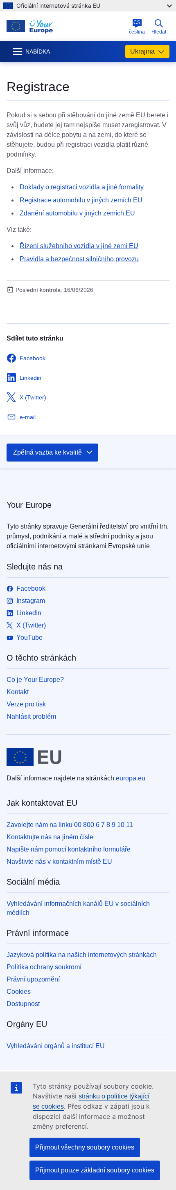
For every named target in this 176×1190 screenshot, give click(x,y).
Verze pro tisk (26, 704)
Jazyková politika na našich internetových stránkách (82, 954)
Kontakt (18, 691)
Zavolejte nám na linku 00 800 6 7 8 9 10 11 (70, 824)
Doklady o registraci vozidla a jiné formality (82, 187)
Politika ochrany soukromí (44, 967)
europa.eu (130, 778)
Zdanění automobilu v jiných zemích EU (77, 213)
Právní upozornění (33, 979)
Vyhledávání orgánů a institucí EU (56, 1045)
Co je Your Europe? (35, 679)
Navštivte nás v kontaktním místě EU (59, 861)
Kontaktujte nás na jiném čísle (50, 837)
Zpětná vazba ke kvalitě (47, 452)
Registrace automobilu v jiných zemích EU (81, 200)
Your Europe (29, 504)
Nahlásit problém (31, 716)
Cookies (19, 991)
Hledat (158, 32)
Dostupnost (23, 1003)
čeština (137, 27)
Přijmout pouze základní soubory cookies (94, 1170)
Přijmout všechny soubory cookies (84, 1147)
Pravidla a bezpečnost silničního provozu (79, 258)
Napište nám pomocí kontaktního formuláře (69, 849)
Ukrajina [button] (142, 51)
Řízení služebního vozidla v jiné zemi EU (79, 245)
